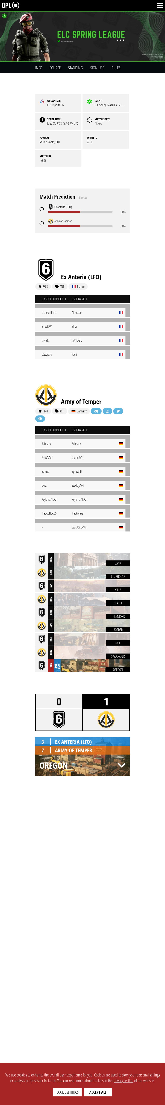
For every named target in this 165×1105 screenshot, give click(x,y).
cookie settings (68, 1092)
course (55, 68)
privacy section (123, 1081)
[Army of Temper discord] (96, 411)
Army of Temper (81, 401)
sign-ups (97, 68)
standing (75, 68)
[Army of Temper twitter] (118, 411)
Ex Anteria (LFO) (81, 276)
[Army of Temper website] (40, 418)
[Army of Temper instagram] (107, 411)
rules (116, 68)
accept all (97, 1092)
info (38, 68)
